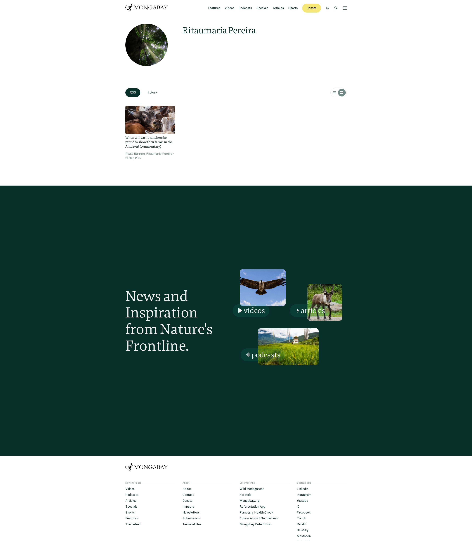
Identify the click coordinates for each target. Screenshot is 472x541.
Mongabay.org (250, 500)
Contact (188, 495)
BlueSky (302, 530)
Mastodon (304, 536)
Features (214, 8)
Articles (278, 8)
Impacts (188, 506)
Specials (262, 8)
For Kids (245, 495)
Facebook (303, 512)
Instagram (304, 495)
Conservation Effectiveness (259, 518)
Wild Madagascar (252, 489)
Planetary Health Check (256, 512)
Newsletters (191, 512)
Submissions (191, 518)
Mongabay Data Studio (256, 524)
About (187, 489)
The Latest (132, 524)
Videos (229, 8)
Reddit (301, 524)
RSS (133, 92)
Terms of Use (192, 524)
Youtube (302, 500)
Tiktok (301, 518)
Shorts (293, 8)
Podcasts (245, 8)
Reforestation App (253, 506)
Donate (312, 8)
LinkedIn (302, 489)
